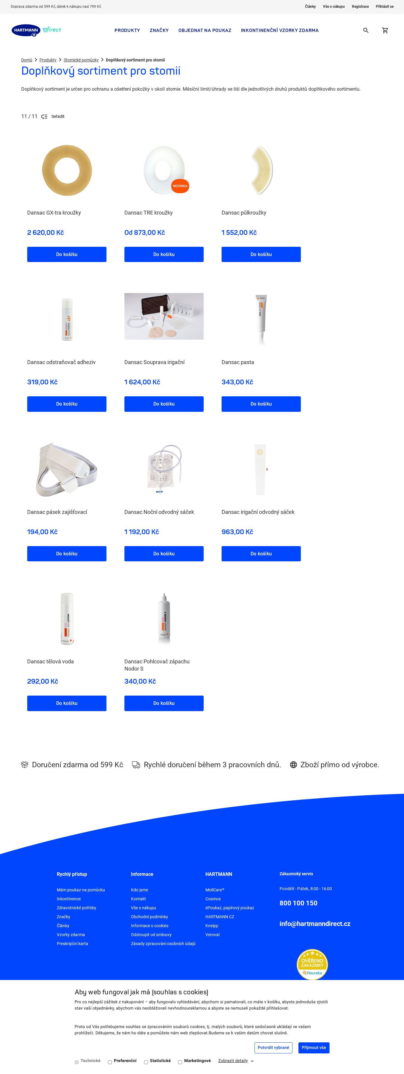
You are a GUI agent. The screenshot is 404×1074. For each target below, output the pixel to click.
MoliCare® (214, 889)
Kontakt (138, 898)
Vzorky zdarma (71, 934)
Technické (90, 1060)
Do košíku (67, 254)
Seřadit (58, 116)
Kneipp (211, 925)
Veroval (212, 934)
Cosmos (213, 898)
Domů (26, 60)
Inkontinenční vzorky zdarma (280, 30)
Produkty (127, 30)
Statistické (160, 1060)
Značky (159, 30)
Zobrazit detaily (233, 1060)
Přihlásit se (385, 6)
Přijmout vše (314, 1047)
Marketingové (197, 1060)
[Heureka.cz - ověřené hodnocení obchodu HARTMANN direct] (312, 964)
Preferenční (125, 1060)
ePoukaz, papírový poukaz (229, 907)
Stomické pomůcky (81, 60)
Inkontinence (69, 898)
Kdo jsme (139, 889)
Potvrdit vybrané (273, 1047)
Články (310, 6)
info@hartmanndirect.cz (315, 923)
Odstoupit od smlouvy (151, 934)
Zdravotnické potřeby (76, 907)
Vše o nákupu (334, 6)
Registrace (360, 6)
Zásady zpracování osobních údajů (163, 943)
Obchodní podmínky (149, 916)
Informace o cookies (149, 925)
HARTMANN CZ (219, 916)
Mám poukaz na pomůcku (81, 889)
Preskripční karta (72, 943)
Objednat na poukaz (205, 30)
